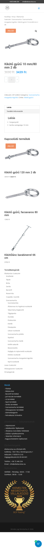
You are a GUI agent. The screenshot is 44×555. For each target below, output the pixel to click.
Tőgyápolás (12, 313)
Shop (13, 17)
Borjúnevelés (13, 348)
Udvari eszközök (14, 331)
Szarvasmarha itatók (15, 341)
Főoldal (8, 389)
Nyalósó (11, 337)
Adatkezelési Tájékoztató (15, 428)
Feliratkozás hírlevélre (13, 415)
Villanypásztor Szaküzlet (13, 369)
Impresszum (10, 425)
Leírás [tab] (9, 107)
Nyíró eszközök (13, 362)
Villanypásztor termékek (14, 410)
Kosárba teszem (15, 85)
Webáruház (9, 391)
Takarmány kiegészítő (16, 310)
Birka (8, 283)
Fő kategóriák (9, 372)
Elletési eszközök (14, 355)
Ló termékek (10, 399)
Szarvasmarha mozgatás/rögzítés (20, 358)
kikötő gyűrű (28, 97)
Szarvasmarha (16, 19)
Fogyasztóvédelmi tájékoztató (16, 439)
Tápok (8, 280)
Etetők (10, 324)
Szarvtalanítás (13, 303)
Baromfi (9, 290)
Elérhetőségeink (11, 413)
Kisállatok (9, 276)
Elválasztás (12, 320)
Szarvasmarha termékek (14, 407)
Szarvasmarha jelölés (16, 334)
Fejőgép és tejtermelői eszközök (20, 351)
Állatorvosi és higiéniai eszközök (20, 306)
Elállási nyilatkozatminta (15, 433)
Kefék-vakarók (13, 344)
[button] (36, 31)
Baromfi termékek (12, 394)
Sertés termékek (11, 404)
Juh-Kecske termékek (13, 396)
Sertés (8, 286)
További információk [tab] (15, 111)
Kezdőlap (7, 17)
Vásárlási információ (13, 436)
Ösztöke (11, 317)
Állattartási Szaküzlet (12, 273)
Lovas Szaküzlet (10, 365)
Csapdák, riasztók (12, 297)
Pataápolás (12, 327)
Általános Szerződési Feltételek (17, 431)
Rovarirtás (10, 293)
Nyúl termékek (10, 402)
